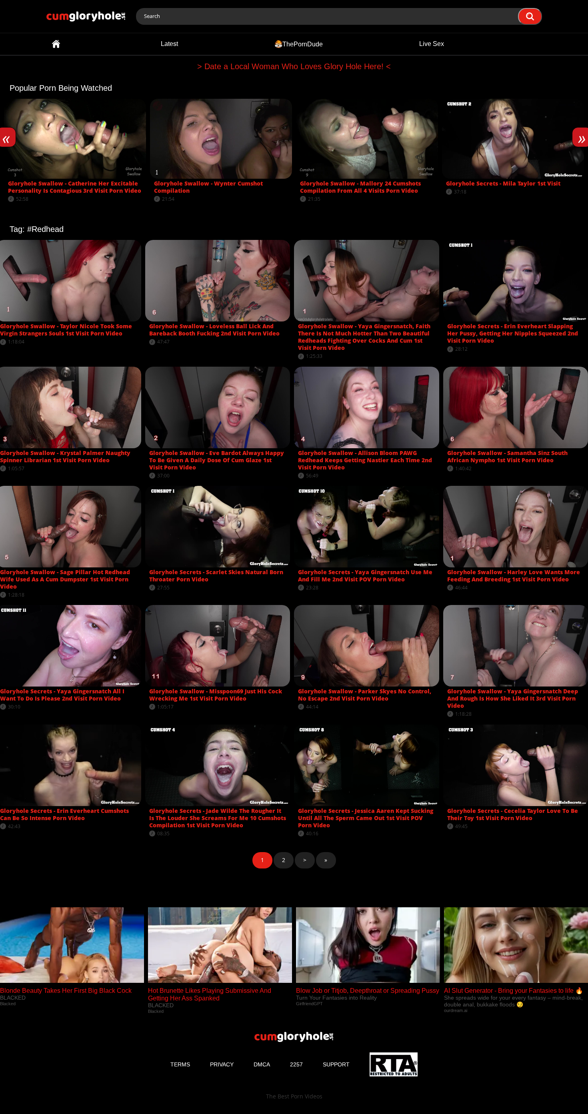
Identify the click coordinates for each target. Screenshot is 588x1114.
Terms (180, 1064)
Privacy (222, 1064)
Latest (169, 43)
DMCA (262, 1064)
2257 (296, 1064)
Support (336, 1064)
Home (56, 44)
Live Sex (431, 43)
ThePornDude (302, 43)
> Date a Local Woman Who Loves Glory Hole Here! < (294, 66)
